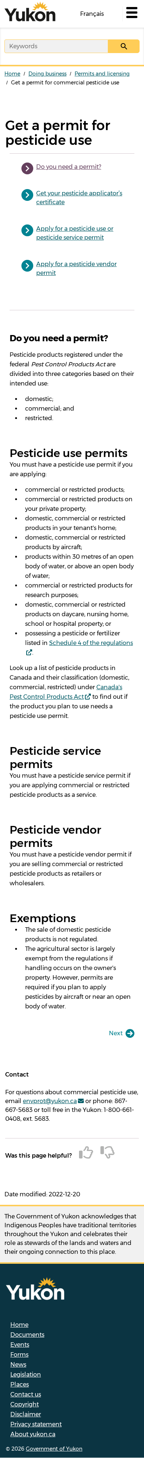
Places (19, 1384)
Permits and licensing (102, 73)
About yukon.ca (32, 1434)
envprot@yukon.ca (50, 1101)
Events (19, 1344)
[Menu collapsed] (131, 14)
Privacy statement (36, 1424)
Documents (27, 1334)
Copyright (24, 1404)
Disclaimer (25, 1414)
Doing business (47, 73)
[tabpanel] (72, 671)
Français (92, 13)
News (18, 1364)
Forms (19, 1354)
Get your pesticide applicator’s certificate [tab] (79, 198)
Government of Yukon (54, 1448)
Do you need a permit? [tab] (68, 166)
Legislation (25, 1374)
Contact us (25, 1394)
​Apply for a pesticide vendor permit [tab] (76, 268)
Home (12, 73)
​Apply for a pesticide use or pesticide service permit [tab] (74, 233)
